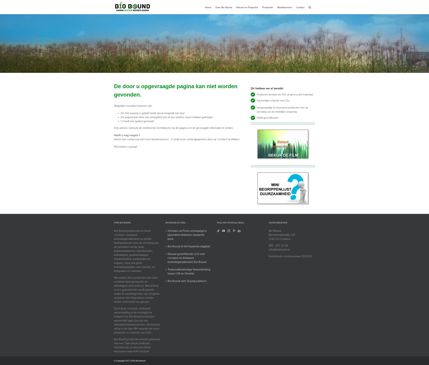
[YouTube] (223, 230)
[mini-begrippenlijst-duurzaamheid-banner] (283, 174)
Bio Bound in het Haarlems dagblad (189, 246)
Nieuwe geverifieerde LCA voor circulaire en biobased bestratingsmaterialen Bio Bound (187, 258)
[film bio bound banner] (283, 131)
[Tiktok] (218, 230)
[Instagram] (228, 230)
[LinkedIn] (239, 230)
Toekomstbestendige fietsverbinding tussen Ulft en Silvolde (189, 271)
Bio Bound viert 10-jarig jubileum (187, 281)
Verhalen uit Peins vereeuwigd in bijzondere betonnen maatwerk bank (187, 234)
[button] (310, 7)
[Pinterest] (234, 230)
